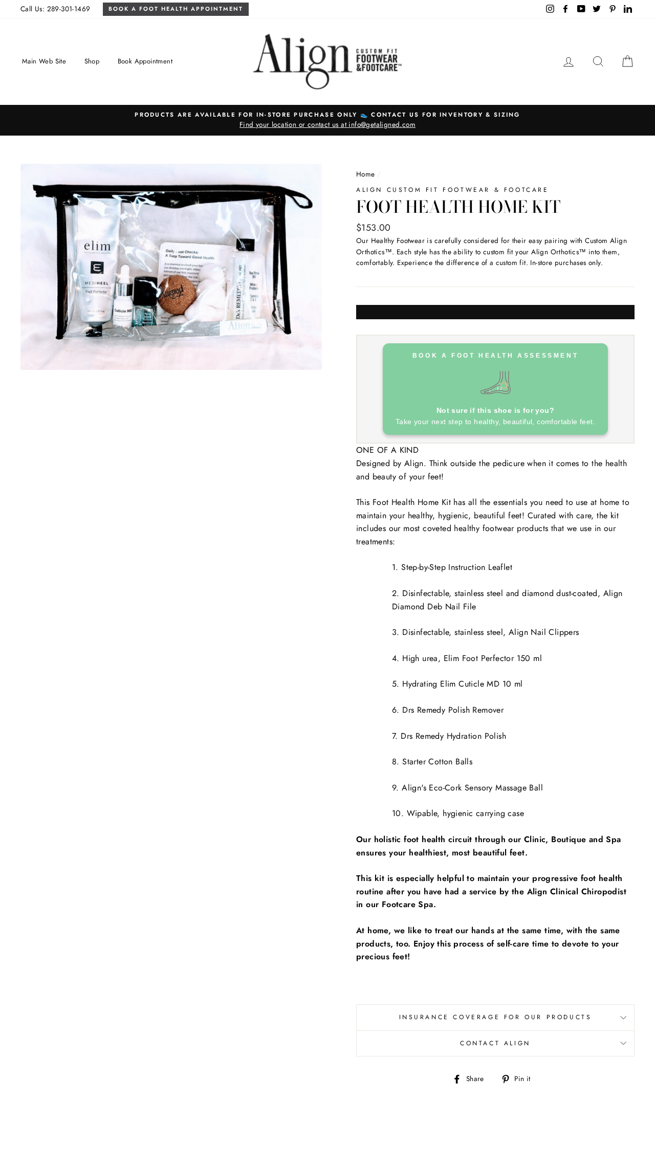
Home (365, 174)
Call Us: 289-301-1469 (55, 9)
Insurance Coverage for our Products (495, 1017)
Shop (92, 61)
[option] (327, 120)
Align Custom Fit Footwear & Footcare (452, 189)
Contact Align (495, 1043)
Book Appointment (145, 61)
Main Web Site (44, 61)
